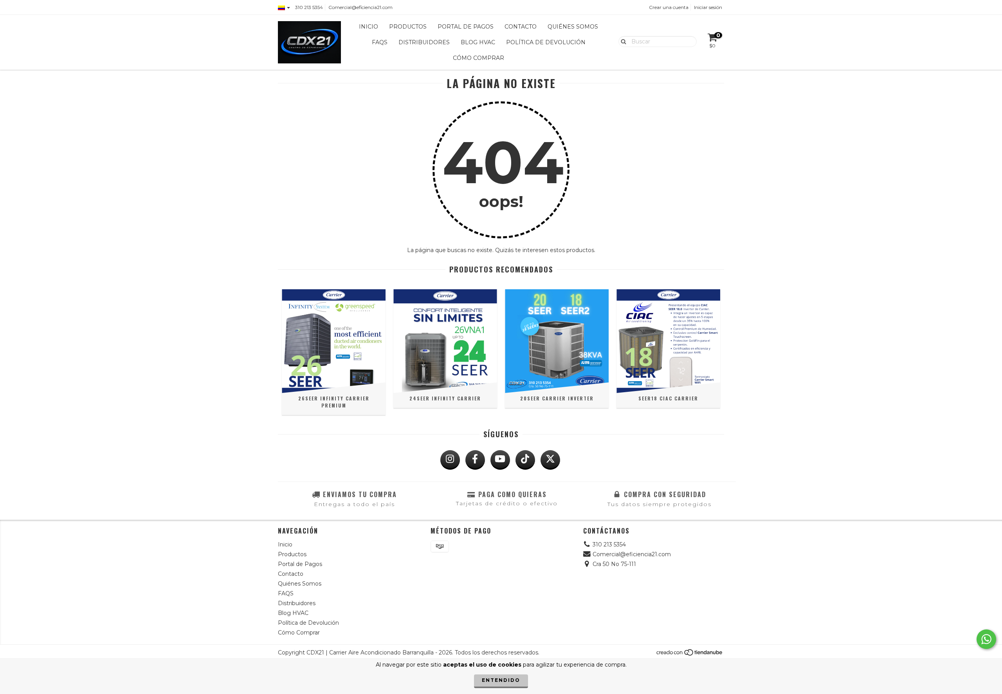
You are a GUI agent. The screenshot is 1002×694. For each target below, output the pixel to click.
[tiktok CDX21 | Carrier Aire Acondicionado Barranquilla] (525, 460)
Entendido (501, 680)
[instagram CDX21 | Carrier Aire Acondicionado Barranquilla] (450, 460)
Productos (408, 26)
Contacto (521, 26)
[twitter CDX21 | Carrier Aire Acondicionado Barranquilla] (550, 460)
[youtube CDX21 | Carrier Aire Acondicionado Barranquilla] (500, 460)
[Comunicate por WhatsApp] (986, 639)
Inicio (368, 26)
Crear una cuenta (668, 7)
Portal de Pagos (466, 26)
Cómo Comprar (478, 57)
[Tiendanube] (690, 654)
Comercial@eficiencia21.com (360, 7)
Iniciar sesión (708, 7)
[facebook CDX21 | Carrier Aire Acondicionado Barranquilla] (475, 460)
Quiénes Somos (573, 26)
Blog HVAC (478, 42)
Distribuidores (424, 42)
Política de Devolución (546, 42)
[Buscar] (621, 41)
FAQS (379, 42)
